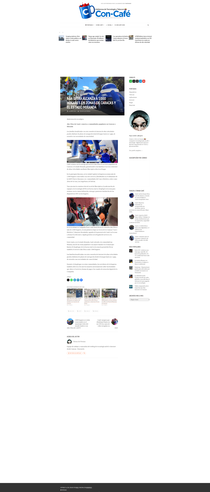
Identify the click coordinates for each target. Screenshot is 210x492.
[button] (63, 32)
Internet (131, 100)
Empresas (132, 105)
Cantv (69, 93)
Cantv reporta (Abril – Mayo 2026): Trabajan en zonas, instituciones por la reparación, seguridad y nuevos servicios (139, 218)
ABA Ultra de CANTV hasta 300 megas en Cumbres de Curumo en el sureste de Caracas (74, 301)
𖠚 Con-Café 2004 (120, 25)
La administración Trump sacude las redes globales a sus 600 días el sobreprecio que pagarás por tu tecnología (142, 279)
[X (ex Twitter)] (137, 81)
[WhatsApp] (130, 81)
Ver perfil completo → (136, 150)
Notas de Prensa (86, 111)
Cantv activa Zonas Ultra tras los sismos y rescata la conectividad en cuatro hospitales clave (142, 196)
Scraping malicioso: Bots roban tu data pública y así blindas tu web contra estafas (73, 39)
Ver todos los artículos (75, 353)
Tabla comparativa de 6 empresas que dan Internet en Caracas (142, 287)
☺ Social (109, 25)
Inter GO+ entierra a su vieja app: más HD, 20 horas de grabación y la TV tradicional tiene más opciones (142, 253)
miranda (96, 311)
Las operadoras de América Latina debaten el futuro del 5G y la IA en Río (120, 38)
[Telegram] (140, 81)
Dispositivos (132, 92)
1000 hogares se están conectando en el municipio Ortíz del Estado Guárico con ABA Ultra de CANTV (78, 324)
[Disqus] (92, 381)
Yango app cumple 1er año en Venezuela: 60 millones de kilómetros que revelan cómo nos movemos (95, 39)
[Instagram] (133, 81)
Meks (77, 487)
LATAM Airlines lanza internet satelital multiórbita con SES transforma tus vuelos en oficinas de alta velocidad (143, 39)
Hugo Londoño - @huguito (136, 135)
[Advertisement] (105, 62)
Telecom (131, 95)
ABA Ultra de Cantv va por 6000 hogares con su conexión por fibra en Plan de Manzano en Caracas (109, 301)
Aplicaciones (133, 97)
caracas (88, 311)
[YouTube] (143, 81)
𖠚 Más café (99, 25)
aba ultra (71, 311)
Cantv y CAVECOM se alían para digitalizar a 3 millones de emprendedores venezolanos (139, 229)
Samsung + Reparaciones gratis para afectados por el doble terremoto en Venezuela (142, 269)
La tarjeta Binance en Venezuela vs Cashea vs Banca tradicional (141, 262)
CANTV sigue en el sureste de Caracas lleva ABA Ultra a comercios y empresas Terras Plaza (91, 301)
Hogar (131, 102)
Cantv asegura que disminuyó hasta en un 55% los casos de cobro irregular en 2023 (107, 324)
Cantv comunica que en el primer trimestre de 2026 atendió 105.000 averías (142, 239)
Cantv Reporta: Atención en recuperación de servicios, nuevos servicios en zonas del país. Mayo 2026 (139, 207)
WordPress (89, 487)
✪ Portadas (89, 25)
